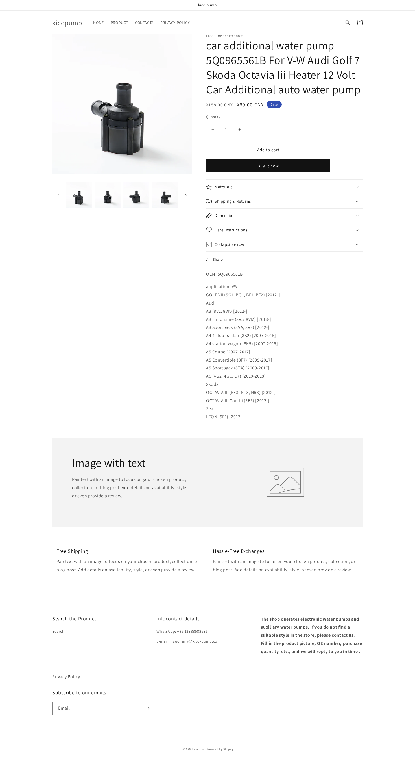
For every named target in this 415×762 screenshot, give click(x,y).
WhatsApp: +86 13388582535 (182, 631)
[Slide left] (58, 195)
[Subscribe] (147, 708)
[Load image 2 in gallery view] (107, 195)
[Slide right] (186, 195)
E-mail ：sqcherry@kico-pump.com (188, 641)
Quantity (213, 116)
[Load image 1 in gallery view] (79, 195)
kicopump (199, 749)
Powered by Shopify (220, 749)
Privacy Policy (66, 677)
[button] (347, 22)
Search (58, 631)
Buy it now (268, 165)
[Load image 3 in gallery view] (136, 195)
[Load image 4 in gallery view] (165, 195)
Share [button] (218, 259)
